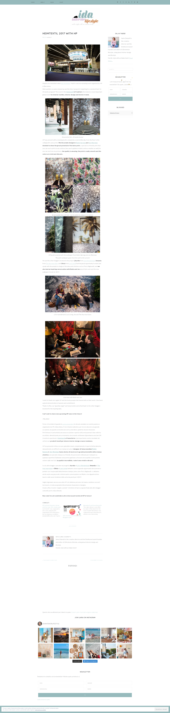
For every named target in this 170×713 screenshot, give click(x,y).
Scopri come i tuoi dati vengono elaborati (84, 612)
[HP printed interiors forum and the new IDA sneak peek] (52, 510)
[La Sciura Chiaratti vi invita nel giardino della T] (124, 635)
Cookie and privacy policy (43, 699)
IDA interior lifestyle (85, 17)
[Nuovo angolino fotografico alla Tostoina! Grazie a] (77, 650)
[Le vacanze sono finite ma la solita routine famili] (45, 635)
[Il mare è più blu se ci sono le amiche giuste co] (92, 650)
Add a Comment (72, 526)
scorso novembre (68, 424)
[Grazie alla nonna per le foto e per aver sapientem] (92, 635)
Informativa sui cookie (40, 710)
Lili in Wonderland (89, 260)
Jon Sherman (93, 143)
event (45, 37)
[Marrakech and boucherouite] (93, 509)
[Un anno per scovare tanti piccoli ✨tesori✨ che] (45, 650)
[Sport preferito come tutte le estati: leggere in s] (61, 650)
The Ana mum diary (52, 263)
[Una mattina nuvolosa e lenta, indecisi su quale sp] (108, 635)
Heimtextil (70, 92)
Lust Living (72, 263)
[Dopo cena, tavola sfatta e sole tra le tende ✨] (108, 650)
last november (65, 83)
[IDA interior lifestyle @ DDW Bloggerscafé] (72, 509)
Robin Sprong (80, 143)
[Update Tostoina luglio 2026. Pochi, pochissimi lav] (77, 635)
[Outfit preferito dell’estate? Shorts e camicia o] (124, 650)
